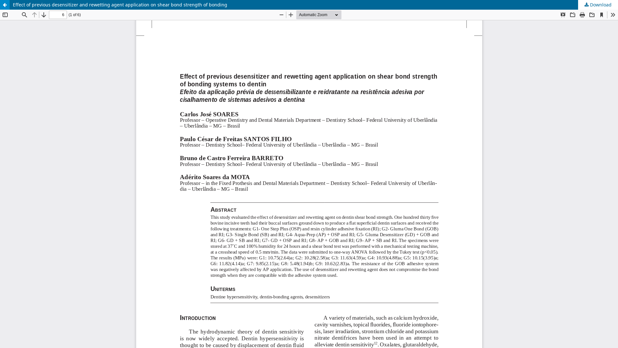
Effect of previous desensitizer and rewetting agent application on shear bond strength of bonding (120, 5)
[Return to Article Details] (5, 5)
